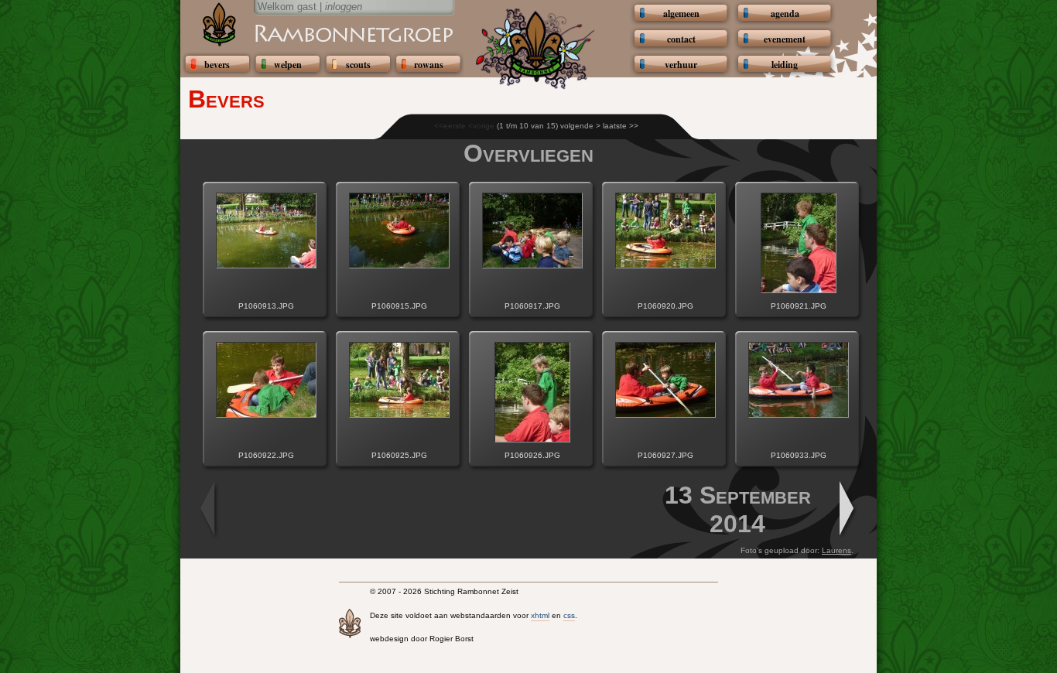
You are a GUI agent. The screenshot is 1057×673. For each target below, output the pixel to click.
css (569, 615)
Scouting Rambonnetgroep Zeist (315, 32)
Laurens (836, 550)
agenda (785, 13)
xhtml (540, 615)
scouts (358, 64)
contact (681, 39)
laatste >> (620, 125)
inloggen (343, 6)
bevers (217, 64)
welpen (288, 64)
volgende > (580, 125)
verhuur (681, 64)
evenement (785, 39)
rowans (428, 64)
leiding (784, 64)
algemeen (681, 13)
